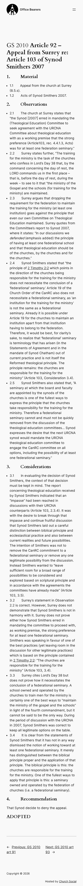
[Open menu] (74, 9)
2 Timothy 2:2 (38, 268)
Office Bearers (30, 9)
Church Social (67, 881)
